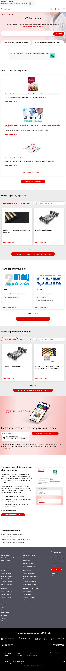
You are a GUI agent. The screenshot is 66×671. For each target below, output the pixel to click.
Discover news (5, 555)
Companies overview (29, 566)
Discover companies (29, 555)
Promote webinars (6, 594)
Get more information (13, 515)
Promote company (28, 563)
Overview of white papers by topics (11, 537)
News (2, 607)
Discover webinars (6, 591)
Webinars (4, 618)
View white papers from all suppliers (33, 319)
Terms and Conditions (19, 661)
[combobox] (52, 203)
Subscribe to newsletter (45, 433)
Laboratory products (7, 576)
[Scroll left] (34, 203)
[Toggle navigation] (64, 9)
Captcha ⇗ (24, 440)
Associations (27, 560)
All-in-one (4, 621)
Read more (5, 448)
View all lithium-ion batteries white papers (33, 390)
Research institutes (29, 597)
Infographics (27, 594)
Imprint (7, 661)
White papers (5, 612)
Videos (25, 600)
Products (3, 610)
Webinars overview (6, 597)
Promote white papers (29, 581)
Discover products (6, 573)
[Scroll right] (36, 203)
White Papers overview (29, 584)
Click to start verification (17, 438)
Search (59, 34)
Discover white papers (29, 573)
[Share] (55, 9)
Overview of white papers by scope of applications (15, 539)
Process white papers (29, 579)
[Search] (51, 9)
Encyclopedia (27, 591)
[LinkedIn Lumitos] (64, 661)
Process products (6, 579)
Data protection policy (16, 664)
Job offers (4, 615)
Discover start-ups (28, 558)
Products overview (6, 584)
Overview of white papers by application (12, 542)
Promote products (6, 581)
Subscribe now (56, 569)
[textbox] (52, 203)
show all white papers (33, 182)
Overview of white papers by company (12, 534)
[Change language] (58, 9)
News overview (5, 560)
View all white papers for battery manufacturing (33, 254)
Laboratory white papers (30, 576)
